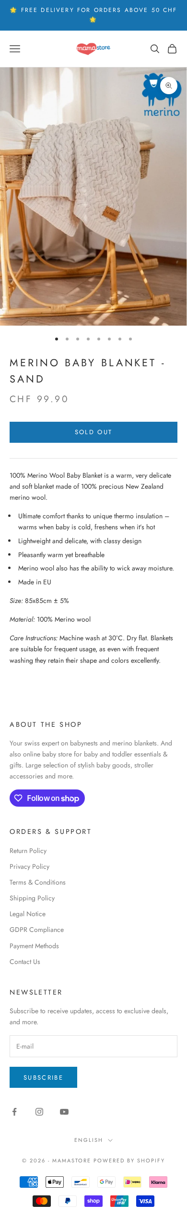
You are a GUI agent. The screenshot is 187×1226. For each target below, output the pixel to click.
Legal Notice (28, 914)
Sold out (94, 432)
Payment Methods (34, 946)
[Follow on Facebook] (14, 1112)
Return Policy (28, 850)
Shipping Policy (32, 898)
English (88, 1140)
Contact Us (25, 961)
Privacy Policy (29, 866)
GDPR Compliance (37, 929)
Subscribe (43, 1077)
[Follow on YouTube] (64, 1112)
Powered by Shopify (129, 1160)
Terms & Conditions (38, 882)
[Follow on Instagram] (39, 1112)
